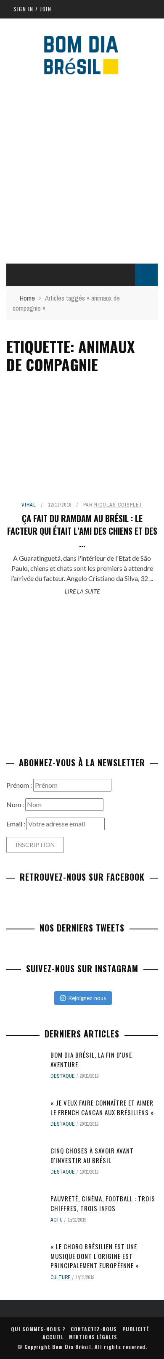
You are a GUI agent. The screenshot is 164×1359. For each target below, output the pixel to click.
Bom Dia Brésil (71, 1346)
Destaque (62, 1076)
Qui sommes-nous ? (38, 1329)
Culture (60, 1277)
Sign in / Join (32, 9)
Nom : (15, 804)
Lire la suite (82, 591)
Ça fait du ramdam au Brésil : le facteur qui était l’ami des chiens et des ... (82, 531)
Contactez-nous (94, 1329)
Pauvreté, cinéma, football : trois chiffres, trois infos (102, 1203)
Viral (28, 504)
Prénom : (19, 785)
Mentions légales (93, 1337)
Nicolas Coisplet (118, 504)
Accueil (52, 1337)
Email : (16, 824)
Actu (56, 1220)
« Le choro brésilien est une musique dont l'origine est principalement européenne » (94, 1256)
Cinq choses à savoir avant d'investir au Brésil (92, 1155)
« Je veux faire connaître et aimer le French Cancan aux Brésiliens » (102, 1107)
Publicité (135, 1329)
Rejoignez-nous (87, 998)
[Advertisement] (82, 169)
